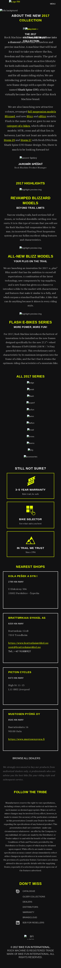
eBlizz (42, 116)
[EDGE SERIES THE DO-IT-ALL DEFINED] (30, 382)
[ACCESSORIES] (30, 456)
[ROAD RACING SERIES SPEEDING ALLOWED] (30, 429)
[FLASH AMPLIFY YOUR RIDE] (30, 396)
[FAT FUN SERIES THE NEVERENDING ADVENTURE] (30, 422)
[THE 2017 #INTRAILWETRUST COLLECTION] (30, 28)
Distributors (30, 907)
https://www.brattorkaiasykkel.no (28, 643)
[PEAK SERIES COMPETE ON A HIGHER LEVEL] (30, 389)
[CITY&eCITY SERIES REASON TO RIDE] (30, 449)
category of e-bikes (18, 126)
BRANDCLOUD (30, 917)
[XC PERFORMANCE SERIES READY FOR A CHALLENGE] (31, 402)
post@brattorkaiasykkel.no (24, 647)
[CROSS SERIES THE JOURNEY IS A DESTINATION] (30, 436)
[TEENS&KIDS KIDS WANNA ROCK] (30, 443)
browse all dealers (26, 758)
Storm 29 (9, 140)
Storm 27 (26, 140)
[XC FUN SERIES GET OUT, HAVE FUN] (30, 409)
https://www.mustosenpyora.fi (26, 739)
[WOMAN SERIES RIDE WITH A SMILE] (30, 416)
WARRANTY (28, 912)
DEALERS (27, 902)
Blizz (30, 116)
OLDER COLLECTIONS (34, 896)
